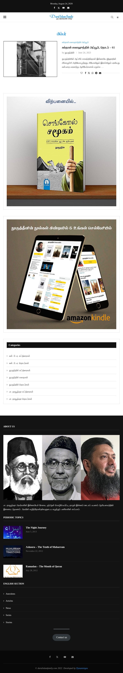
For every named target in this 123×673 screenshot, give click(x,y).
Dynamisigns (82, 668)
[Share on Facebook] (85, 73)
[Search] (112, 17)
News (8, 608)
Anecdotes (10, 594)
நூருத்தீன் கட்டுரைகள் (19, 370)
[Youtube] (63, 8)
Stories (9, 622)
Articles (9, 601)
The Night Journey (36, 527)
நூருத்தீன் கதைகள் (18, 377)
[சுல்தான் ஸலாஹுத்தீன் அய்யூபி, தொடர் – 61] (30, 59)
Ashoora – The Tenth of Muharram (45, 547)
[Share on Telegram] (96, 73)
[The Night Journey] (13, 532)
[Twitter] (59, 8)
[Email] (68, 8)
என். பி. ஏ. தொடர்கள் (19, 363)
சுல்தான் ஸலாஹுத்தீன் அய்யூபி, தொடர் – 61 (88, 47)
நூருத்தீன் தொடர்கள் (19, 384)
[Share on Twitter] (89, 73)
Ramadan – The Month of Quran (44, 566)
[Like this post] (81, 73)
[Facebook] (54, 8)
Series (8, 615)
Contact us (61, 637)
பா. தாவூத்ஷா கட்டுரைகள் (21, 392)
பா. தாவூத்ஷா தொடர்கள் (20, 399)
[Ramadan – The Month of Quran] (13, 571)
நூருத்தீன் (69, 52)
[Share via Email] (100, 73)
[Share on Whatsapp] (93, 73)
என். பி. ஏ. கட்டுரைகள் (19, 356)
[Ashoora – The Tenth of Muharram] (13, 551)
